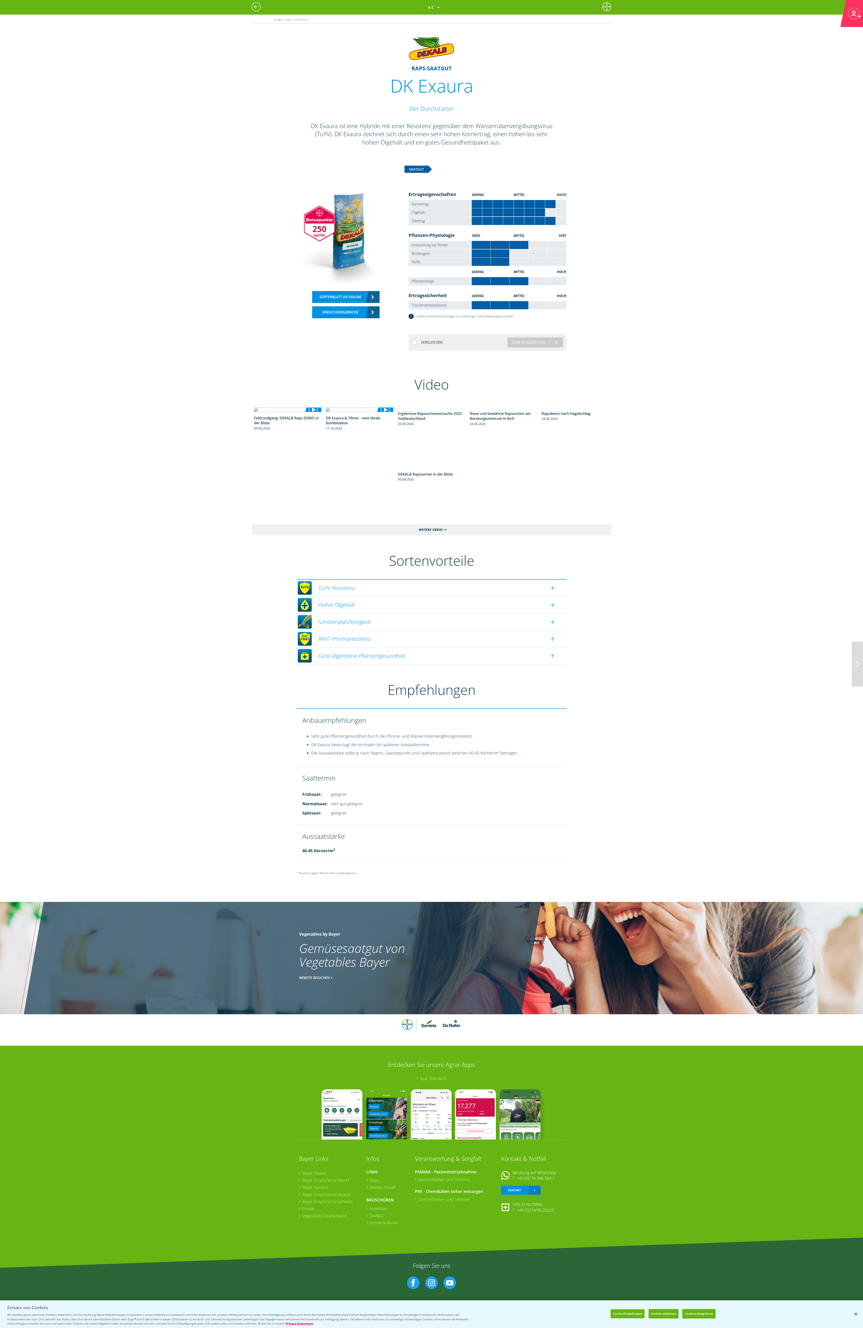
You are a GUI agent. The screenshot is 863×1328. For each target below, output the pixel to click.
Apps (374, 1180)
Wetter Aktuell (383, 1187)
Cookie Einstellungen (627, 1314)
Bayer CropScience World (325, 1180)
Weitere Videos (431, 529)
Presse (308, 1208)
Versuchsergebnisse (340, 312)
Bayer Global (314, 1173)
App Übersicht (433, 1078)
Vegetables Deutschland (324, 1216)
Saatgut (377, 1215)
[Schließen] (856, 1314)
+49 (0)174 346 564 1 (535, 1178)
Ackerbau (378, 1208)
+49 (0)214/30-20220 (535, 1210)
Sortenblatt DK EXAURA (340, 296)
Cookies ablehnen (663, 1314)
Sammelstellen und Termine (444, 1179)
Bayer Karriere (315, 1187)
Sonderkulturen (384, 1222)
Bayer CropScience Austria (326, 1194)
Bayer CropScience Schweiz (327, 1201)
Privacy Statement (299, 1323)
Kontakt (514, 1190)
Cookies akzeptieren (699, 1314)
